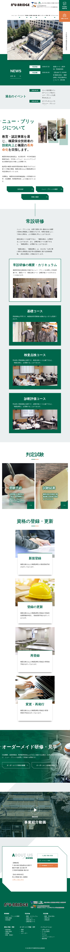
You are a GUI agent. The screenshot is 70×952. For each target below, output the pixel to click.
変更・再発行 (9, 935)
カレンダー (24, 933)
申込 (22, 931)
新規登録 (7, 929)
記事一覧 (12, 76)
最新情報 (44, 938)
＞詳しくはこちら (18, 879)
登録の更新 (8, 931)
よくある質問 (45, 931)
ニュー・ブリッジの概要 (50, 189)
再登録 (7, 933)
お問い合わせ (45, 929)
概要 (22, 929)
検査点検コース (30, 920)
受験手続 (46, 918)
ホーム (13, 15)
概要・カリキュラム (32, 916)
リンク (44, 933)
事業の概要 (35, 197)
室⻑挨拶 (20, 189)
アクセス (44, 935)
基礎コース (29, 918)
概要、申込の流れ (49, 916)
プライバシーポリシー (48, 937)
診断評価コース (30, 921)
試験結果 (46, 920)
